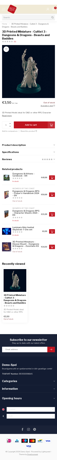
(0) (15, 41)
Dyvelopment (32, 454)
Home (4, 24)
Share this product (27, 131)
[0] (53, 9)
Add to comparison (10, 131)
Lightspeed (45, 451)
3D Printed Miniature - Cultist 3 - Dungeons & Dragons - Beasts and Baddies (15, 299)
